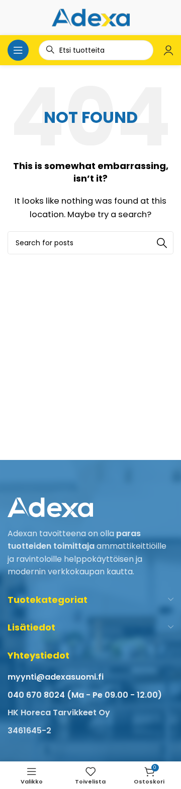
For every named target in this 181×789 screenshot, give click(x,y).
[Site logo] (91, 17)
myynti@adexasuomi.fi (56, 677)
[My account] (168, 50)
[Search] (161, 242)
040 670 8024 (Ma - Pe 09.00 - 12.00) (85, 695)
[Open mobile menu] (18, 50)
